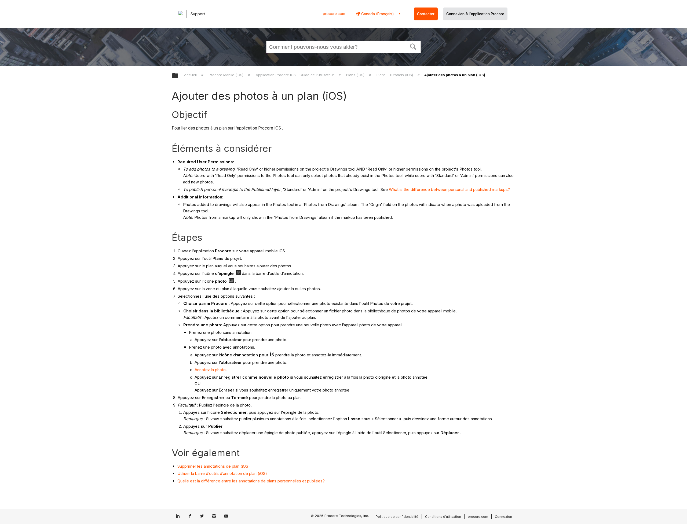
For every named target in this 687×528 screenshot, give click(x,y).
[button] (413, 46)
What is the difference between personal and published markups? (449, 189)
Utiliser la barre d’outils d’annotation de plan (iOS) (222, 473)
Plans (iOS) (356, 75)
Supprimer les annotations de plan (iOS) (213, 466)
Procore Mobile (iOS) (226, 75)
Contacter (425, 14)
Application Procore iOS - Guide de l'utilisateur (295, 75)
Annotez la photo (210, 369)
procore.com (334, 14)
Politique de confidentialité (397, 517)
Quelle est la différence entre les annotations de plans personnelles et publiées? (251, 480)
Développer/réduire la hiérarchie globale (178, 76)
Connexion (503, 517)
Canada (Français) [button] (377, 14)
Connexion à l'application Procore (475, 14)
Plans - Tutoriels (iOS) (395, 75)
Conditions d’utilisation (443, 517)
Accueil (191, 75)
